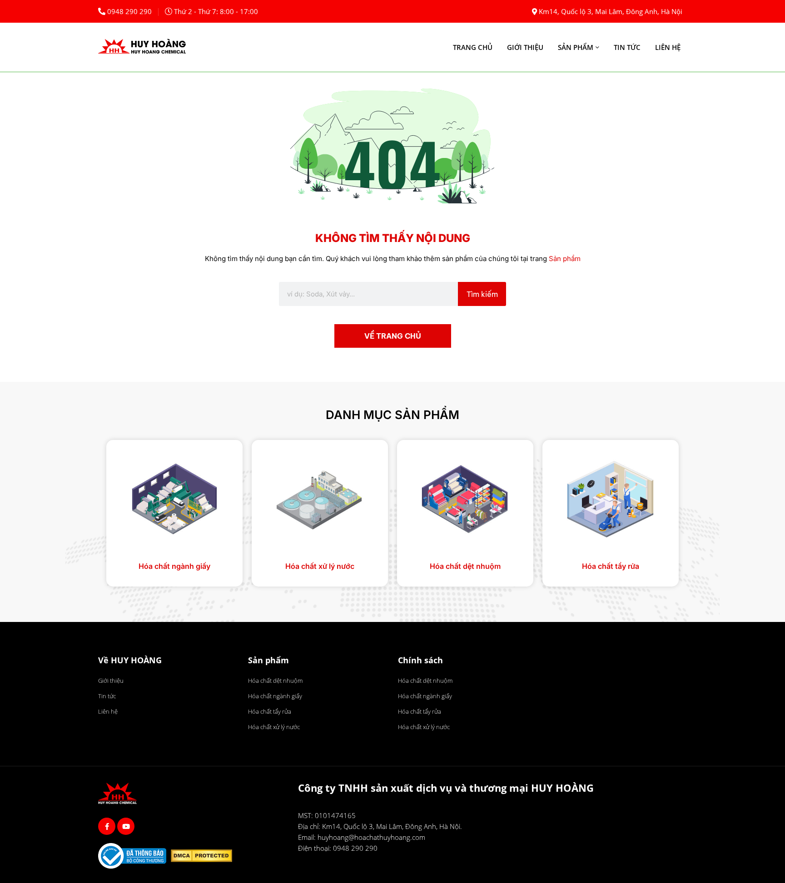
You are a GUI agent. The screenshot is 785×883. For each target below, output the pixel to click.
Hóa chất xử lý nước (319, 566)
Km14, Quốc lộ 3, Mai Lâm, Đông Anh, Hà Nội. (392, 826)
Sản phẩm (575, 47)
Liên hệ (668, 47)
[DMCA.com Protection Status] (204, 857)
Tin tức (627, 47)
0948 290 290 (129, 11)
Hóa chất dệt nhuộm (465, 566)
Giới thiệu (525, 47)
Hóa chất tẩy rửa (610, 566)
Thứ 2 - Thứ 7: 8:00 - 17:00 (216, 11)
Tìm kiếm (482, 294)
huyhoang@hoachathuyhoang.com (371, 837)
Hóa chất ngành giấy (174, 566)
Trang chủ (472, 47)
